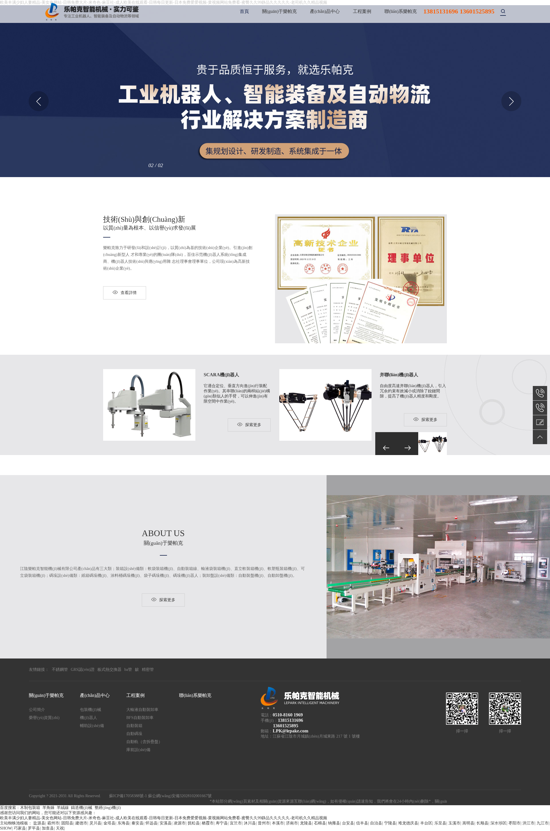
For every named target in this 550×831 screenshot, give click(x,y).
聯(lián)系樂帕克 (400, 11)
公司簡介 (37, 709)
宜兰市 (236, 823)
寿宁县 (222, 823)
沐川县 (250, 823)
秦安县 (137, 823)
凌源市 (180, 823)
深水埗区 (498, 823)
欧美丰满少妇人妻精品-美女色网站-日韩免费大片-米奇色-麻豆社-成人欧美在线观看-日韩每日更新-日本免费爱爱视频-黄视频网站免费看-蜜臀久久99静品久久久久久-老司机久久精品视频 (163, 818)
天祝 (60, 828)
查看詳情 (129, 293)
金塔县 (109, 823)
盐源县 (39, 823)
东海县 (123, 823)
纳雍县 (334, 823)
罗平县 (34, 828)
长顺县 (482, 823)
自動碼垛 (134, 734)
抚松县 (194, 823)
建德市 (81, 823)
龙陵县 (306, 823)
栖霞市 (208, 823)
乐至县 (440, 823)
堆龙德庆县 (408, 823)
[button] (39, 101)
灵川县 (95, 823)
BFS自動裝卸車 (140, 718)
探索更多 (253, 425)
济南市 (292, 823)
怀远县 (152, 823)
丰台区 (426, 823)
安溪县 (166, 823)
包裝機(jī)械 (90, 709)
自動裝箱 (134, 726)
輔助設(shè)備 (92, 726)
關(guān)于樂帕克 (279, 11)
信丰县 (362, 823)
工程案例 (362, 11)
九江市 (543, 823)
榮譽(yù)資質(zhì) (44, 718)
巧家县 (20, 828)
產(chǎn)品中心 (325, 11)
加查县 (48, 828)
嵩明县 (468, 823)
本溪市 (278, 823)
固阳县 (67, 823)
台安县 (348, 823)
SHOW (6, 828)
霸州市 (53, 823)
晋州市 (264, 823)
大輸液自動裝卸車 (142, 709)
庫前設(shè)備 (138, 750)
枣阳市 (514, 823)
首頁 (244, 11)
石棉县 (320, 823)
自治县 (376, 823)
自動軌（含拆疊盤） (144, 742)
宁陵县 (390, 823)
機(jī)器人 (88, 718)
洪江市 (528, 823)
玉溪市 (454, 823)
